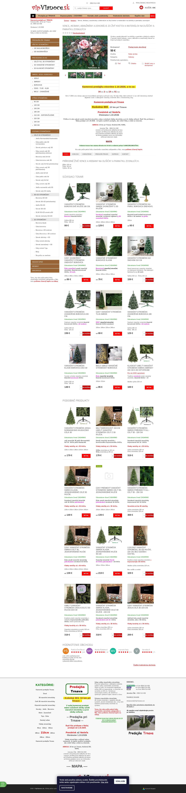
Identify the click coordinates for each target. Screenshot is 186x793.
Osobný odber (45, 720)
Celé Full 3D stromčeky (44, 61)
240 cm (37, 122)
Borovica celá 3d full (43, 157)
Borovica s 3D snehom (44, 230)
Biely (37, 252)
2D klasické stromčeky (44, 68)
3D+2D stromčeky (41, 195)
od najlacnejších (41, 48)
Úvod (45, 693)
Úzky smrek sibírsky (43, 241)
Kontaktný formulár (133, 697)
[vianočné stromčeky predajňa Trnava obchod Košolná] (141, 725)
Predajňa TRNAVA (101, 154)
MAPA (109, 141)
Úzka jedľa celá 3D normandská (42, 143)
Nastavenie (67, 788)
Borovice (38, 85)
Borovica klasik (41, 223)
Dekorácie (36, 270)
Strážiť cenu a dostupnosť (150, 64)
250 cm (37, 125)
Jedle (36, 78)
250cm (48, 737)
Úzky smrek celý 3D (43, 184)
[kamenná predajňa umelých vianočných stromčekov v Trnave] (77, 689)
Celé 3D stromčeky (42, 135)
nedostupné (37, 262)
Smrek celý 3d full (42, 180)
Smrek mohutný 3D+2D (44, 216)
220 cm (37, 118)
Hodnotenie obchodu (121, 16)
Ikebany (35, 266)
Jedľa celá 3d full (42, 173)
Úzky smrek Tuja (42, 248)
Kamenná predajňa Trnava (45, 690)
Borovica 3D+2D (41, 198)
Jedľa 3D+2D (40, 205)
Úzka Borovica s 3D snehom (46, 234)
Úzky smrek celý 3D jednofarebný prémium (44, 152)
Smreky (37, 81)
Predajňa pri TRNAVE (46, 16)
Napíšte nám (140, 16)
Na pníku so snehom (43, 255)
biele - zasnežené (41, 91)
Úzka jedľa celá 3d (42, 176)
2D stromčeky (40, 219)
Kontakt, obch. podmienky (98, 16)
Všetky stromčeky (45, 724)
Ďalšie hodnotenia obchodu (144, 665)
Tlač (119, 63)
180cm (37, 733)
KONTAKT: (130, 682)
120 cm (37, 105)
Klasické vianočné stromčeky (45, 705)
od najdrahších (41, 51)
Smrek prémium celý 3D (44, 147)
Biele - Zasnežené (45, 713)
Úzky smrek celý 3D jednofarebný (43, 168)
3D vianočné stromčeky (44, 65)
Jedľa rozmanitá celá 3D (44, 187)
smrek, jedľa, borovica (42, 74)
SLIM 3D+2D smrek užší (44, 212)
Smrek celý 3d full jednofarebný (47, 164)
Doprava (115, 154)
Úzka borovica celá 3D (44, 160)
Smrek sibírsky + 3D (43, 237)
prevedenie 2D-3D (39, 58)
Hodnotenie (86, 154)
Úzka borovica (41, 226)
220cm (52, 733)
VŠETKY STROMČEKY (40, 44)
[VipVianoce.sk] (51, 7)
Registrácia (151, 3)
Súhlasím (120, 781)
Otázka (133, 63)
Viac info (104, 782)
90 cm (36, 101)
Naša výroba (132, 54)
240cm (42, 737)
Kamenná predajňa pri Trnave (109, 102)
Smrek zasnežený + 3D (44, 244)
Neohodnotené (79, 33)
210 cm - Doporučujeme (44, 115)
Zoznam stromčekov (41, 131)
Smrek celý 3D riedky (43, 191)
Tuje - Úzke (45, 716)
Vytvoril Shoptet (150, 788)
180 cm (37, 112)
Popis (66, 154)
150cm (50, 728)
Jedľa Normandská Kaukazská (46, 138)
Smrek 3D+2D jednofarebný (46, 201)
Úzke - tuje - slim (41, 88)
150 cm (37, 108)
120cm (44, 728)
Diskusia (75, 154)
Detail (117, 226)
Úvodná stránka (33, 16)
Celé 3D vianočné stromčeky (45, 701)
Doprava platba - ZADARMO (71, 16)
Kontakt (125, 154)
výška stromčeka (39, 98)
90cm (39, 728)
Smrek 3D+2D (41, 209)
